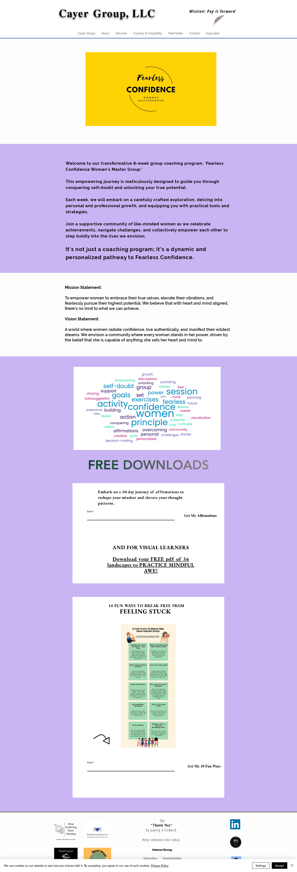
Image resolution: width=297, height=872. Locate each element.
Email (90, 511)
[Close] (292, 865)
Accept (279, 866)
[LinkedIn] (235, 824)
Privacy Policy (150, 858)
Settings (261, 866)
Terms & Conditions (172, 858)
